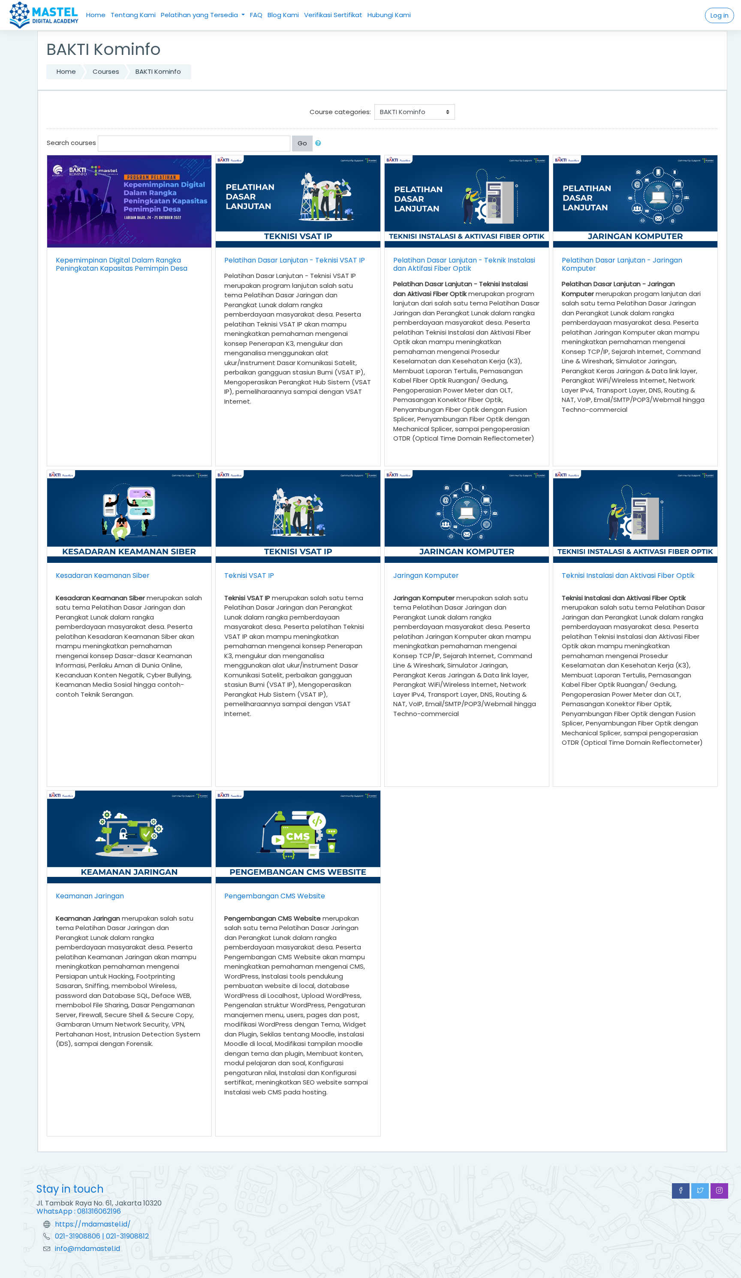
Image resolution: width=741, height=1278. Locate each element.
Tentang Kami (133, 14)
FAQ (256, 14)
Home (95, 14)
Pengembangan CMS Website (274, 896)
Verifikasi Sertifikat (333, 14)
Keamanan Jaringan (90, 896)
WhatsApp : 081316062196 (78, 1211)
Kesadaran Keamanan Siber (103, 575)
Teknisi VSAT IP (249, 575)
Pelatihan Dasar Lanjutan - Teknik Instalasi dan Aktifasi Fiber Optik (464, 264)
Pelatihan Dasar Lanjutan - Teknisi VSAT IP (294, 260)
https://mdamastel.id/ (93, 1224)
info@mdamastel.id (87, 1249)
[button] (319, 143)
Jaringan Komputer (426, 575)
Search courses (71, 142)
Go (302, 143)
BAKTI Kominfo (158, 71)
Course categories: (340, 111)
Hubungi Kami (389, 14)
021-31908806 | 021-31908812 (102, 1236)
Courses (106, 71)
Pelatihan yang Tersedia (200, 14)
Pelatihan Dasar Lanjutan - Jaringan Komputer (622, 264)
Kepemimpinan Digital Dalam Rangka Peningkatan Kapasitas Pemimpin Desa (121, 264)
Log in (720, 15)
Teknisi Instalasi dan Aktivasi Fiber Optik (628, 575)
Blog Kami (283, 14)
